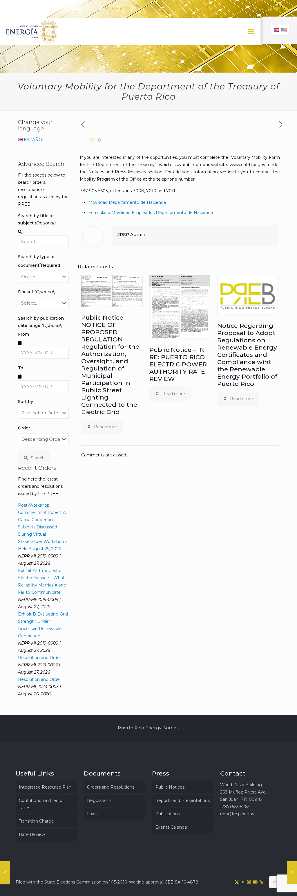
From (23, 334)
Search (38, 457)
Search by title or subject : (37, 219)
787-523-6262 (116, 8)
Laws (92, 813)
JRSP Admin (131, 234)
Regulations (99, 800)
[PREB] (32, 31)
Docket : (37, 291)
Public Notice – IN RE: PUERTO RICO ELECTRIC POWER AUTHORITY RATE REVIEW (178, 364)
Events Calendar (171, 827)
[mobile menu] (251, 32)
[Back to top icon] (275, 882)
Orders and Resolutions (110, 787)
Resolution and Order (39, 657)
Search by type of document (39, 261)
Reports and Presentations (182, 800)
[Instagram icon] (270, 9)
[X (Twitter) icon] (255, 9)
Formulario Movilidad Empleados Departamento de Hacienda (150, 212)
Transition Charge (36, 821)
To (20, 367)
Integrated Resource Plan (45, 787)
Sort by (25, 401)
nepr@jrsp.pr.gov (154, 8)
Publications (167, 813)
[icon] (277, 9)
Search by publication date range (41, 322)
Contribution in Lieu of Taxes (41, 804)
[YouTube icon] (262, 9)
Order (24, 428)
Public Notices (169, 787)
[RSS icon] (284, 9)
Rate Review (32, 834)
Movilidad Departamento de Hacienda (127, 202)
